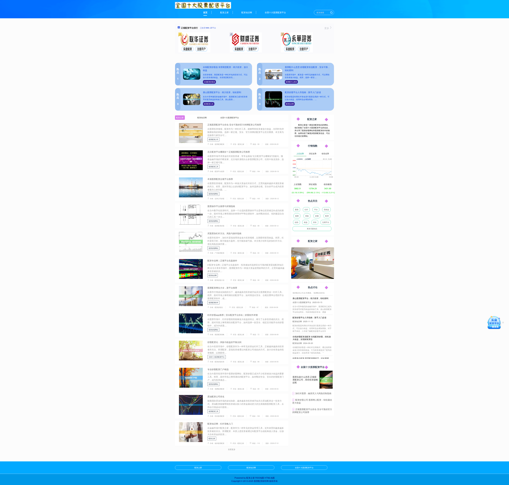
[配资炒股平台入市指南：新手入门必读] (273, 99)
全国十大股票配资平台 (275, 12)
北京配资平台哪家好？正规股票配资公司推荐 (228, 151)
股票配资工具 (208, 104)
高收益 (326, 209)
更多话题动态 (312, 228)
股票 (297, 216)
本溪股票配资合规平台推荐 (220, 178)
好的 (296, 222)
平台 (316, 209)
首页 (205, 12)
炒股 (317, 216)
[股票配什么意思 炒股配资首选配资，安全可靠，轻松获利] (273, 74)
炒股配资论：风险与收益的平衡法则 (224, 342)
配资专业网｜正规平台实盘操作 (222, 260)
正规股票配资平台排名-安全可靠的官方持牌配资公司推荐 (234, 124)
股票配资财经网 (261, 480)
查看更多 (231, 449)
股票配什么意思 (291, 82)
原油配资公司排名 (215, 396)
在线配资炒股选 (209, 82)
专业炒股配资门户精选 (218, 369)
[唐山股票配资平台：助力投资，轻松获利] (191, 99)
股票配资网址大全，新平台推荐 (222, 287)
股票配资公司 (213, 139)
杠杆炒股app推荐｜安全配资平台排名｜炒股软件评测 (232, 314)
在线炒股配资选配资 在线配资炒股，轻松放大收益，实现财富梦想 (312, 328)
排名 (315, 222)
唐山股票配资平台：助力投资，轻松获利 (222, 92)
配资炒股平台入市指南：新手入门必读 (303, 92)
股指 (296, 209)
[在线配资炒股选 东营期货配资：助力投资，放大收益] (191, 74)
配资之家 (224, 12)
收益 (305, 222)
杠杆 (306, 209)
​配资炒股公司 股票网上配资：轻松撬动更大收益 (312, 401)
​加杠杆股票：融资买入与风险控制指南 (313, 393)
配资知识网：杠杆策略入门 (220, 423)
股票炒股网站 (213, 194)
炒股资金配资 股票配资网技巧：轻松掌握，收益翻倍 (312, 350)
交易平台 (325, 222)
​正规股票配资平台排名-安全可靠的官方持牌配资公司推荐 (312, 411)
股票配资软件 (213, 302)
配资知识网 (246, 12)
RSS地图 (259, 477)
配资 (327, 216)
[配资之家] (203, 5)
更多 (327, 28)
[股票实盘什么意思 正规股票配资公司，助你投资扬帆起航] (326, 380)
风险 (307, 216)
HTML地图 (270, 477)
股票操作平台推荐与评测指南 (221, 206)
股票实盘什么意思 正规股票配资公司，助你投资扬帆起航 (305, 379)
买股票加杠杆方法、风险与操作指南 (224, 233)
